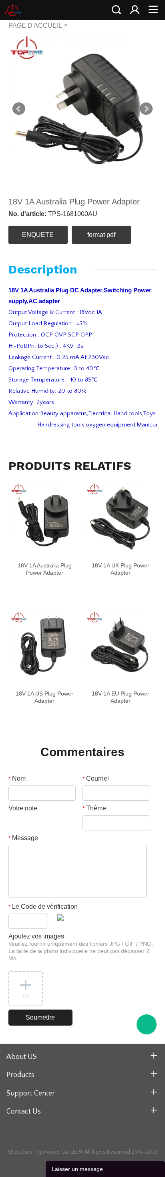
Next (146, 108)
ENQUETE (38, 234)
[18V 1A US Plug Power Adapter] (44, 645)
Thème (94, 808)
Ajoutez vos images (80, 947)
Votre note (22, 808)
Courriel (95, 778)
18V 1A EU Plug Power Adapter (120, 697)
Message (23, 837)
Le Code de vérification (43, 906)
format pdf (101, 234)
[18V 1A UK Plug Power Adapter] (120, 517)
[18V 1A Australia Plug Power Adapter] (44, 517)
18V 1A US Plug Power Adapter (44, 697)
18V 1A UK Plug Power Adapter (120, 569)
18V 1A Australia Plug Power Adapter (45, 569)
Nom (17, 778)
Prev (18, 108)
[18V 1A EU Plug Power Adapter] (120, 645)
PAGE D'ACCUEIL (35, 25)
